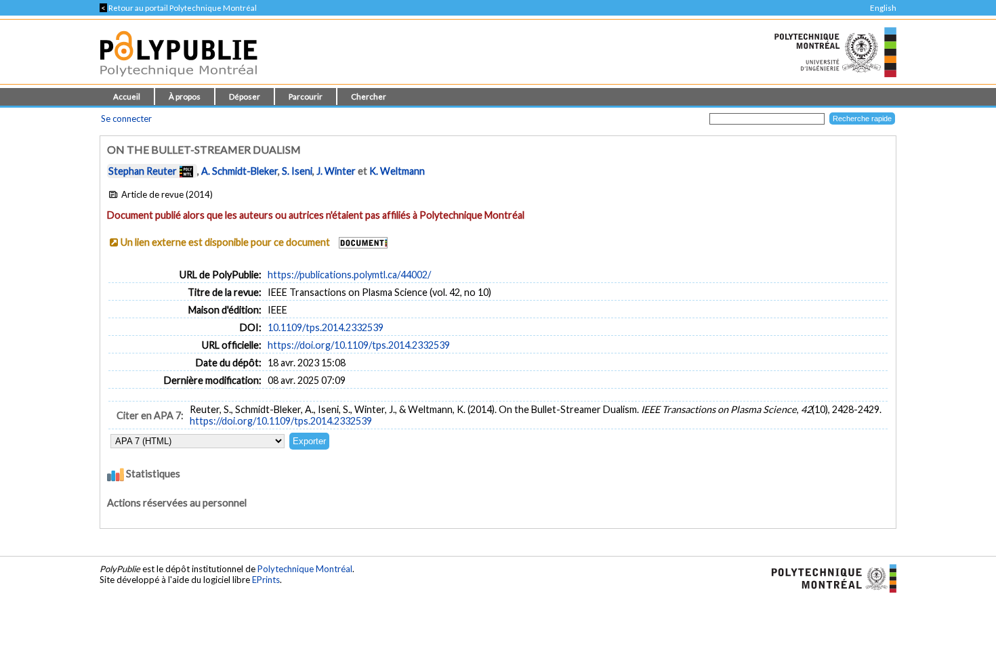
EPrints (266, 579)
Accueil (126, 96)
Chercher (368, 96)
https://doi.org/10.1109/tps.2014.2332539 (359, 345)
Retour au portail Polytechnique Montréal (178, 7)
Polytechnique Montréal (304, 568)
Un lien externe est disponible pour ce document (225, 242)
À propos (185, 96)
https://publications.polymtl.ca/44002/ (349, 274)
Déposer (244, 96)
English (883, 7)
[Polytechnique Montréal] (828, 577)
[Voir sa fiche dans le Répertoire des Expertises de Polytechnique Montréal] (186, 171)
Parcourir (306, 96)
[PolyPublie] (178, 80)
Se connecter (126, 118)
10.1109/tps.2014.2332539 (325, 327)
